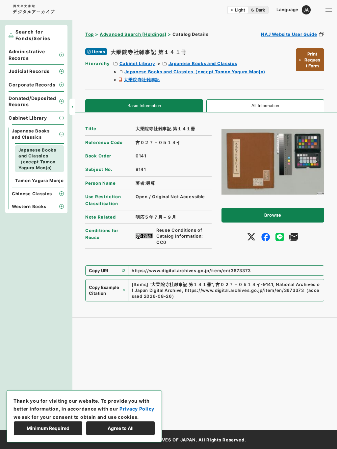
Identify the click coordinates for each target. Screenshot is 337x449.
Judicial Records (29, 71)
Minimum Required (48, 428)
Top (89, 34)
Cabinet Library (137, 63)
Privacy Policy (136, 409)
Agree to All (121, 428)
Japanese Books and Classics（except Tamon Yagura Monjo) (194, 71)
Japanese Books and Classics (202, 63)
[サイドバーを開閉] (72, 107)
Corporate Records (32, 84)
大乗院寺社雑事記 (142, 79)
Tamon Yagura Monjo (39, 180)
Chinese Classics (32, 193)
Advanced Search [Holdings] (133, 34)
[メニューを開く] (329, 10)
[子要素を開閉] (61, 55)
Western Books (29, 206)
